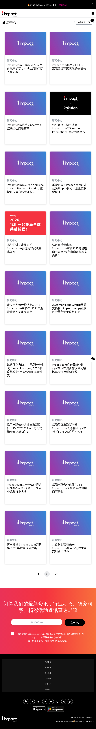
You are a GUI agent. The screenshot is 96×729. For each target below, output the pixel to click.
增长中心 (48, 684)
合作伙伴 (48, 673)
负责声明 (89, 717)
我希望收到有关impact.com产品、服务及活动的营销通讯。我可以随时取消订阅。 (51, 633)
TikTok (70, 701)
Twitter (38, 701)
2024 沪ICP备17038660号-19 (63, 721)
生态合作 (48, 678)
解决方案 (48, 667)
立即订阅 (75, 622)
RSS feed (63, 701)
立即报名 (63, 5)
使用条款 (81, 717)
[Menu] (93, 13)
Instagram (57, 701)
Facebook (32, 701)
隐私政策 (61, 640)
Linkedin (44, 701)
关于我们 (48, 689)
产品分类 (48, 662)
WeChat (25, 701)
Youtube (51, 701)
